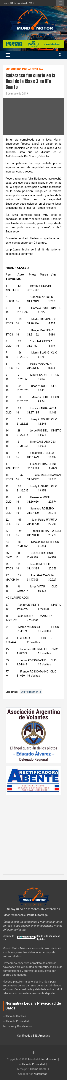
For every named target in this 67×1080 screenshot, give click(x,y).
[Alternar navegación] (8, 55)
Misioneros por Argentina (24, 69)
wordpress (40, 1074)
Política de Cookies (14, 1016)
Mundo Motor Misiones (42, 1059)
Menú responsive (60, 3)
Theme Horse (38, 1069)
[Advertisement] (33, 832)
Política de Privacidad (16, 1021)
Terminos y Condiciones (17, 1026)
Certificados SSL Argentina (33, 1035)
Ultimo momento (31, 691)
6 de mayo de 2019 (17, 93)
